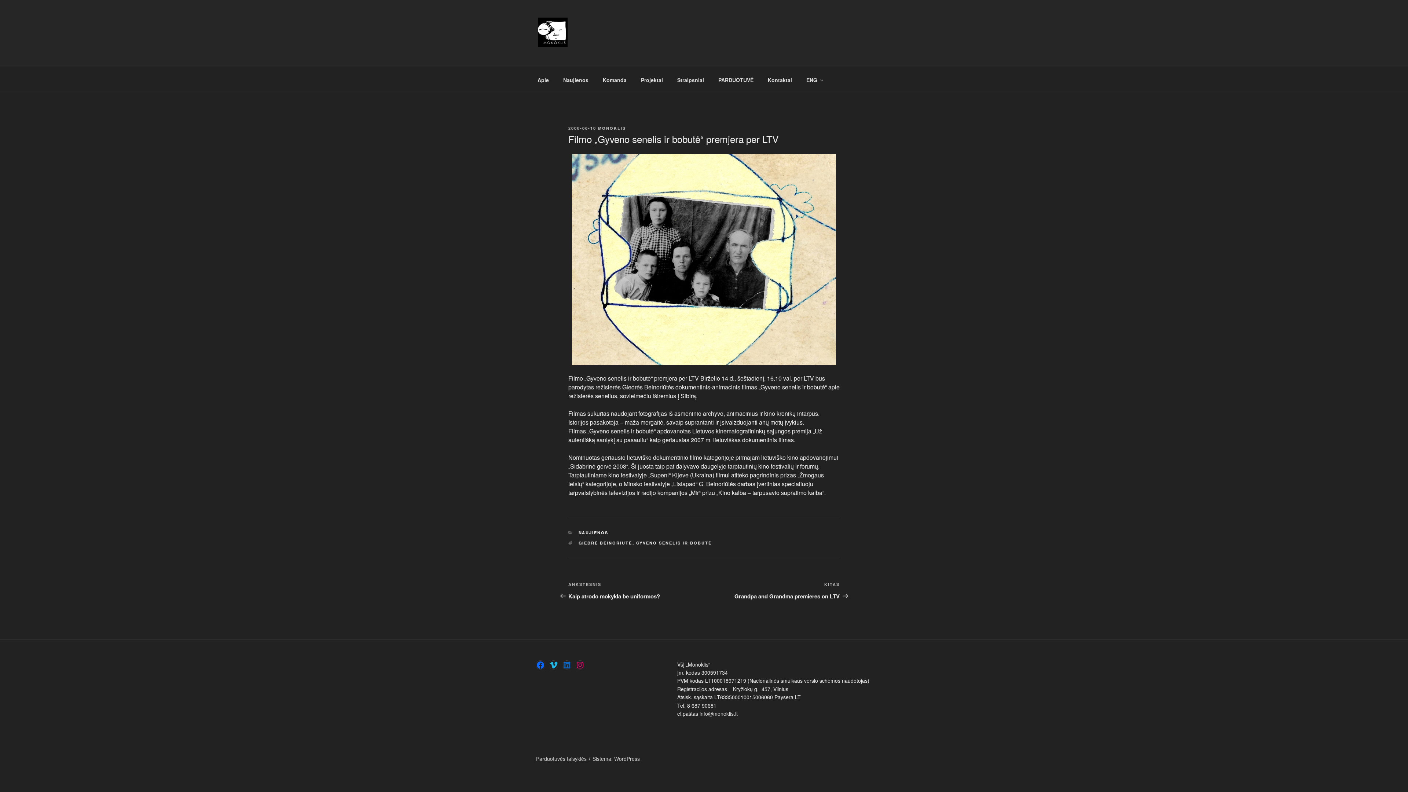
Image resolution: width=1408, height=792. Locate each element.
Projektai (652, 80)
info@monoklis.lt (719, 713)
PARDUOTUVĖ (736, 80)
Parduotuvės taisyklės (561, 758)
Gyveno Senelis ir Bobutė (674, 543)
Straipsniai (690, 80)
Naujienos (575, 80)
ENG (811, 80)
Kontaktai (780, 80)
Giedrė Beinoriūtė (605, 543)
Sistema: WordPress (616, 758)
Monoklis (612, 128)
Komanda (615, 80)
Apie (543, 80)
